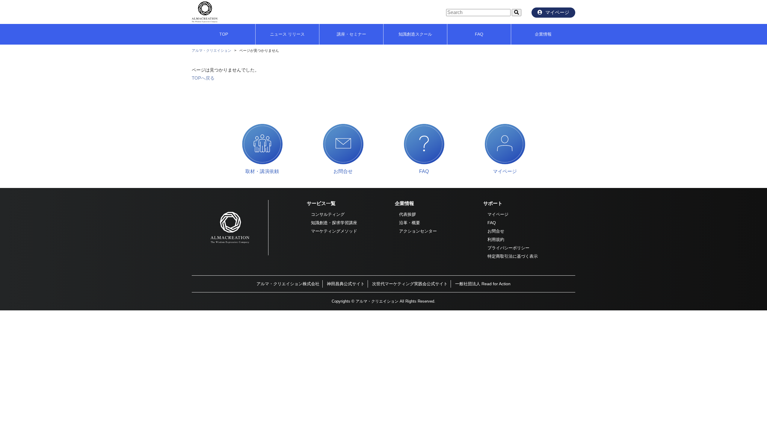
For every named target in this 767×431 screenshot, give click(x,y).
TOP (223, 34)
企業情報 (543, 34)
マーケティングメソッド (334, 231)
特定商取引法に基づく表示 (512, 256)
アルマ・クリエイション (211, 50)
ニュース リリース (287, 34)
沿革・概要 (409, 222)
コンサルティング (328, 214)
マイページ (497, 214)
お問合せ (495, 231)
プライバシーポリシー (508, 247)
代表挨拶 (407, 214)
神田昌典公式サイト (346, 283)
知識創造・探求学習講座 (334, 222)
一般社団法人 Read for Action (483, 283)
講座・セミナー (351, 34)
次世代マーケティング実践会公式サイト (410, 283)
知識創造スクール (415, 34)
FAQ (479, 34)
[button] (516, 12)
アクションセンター (418, 231)
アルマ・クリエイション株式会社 (287, 283)
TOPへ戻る (203, 78)
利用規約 (495, 239)
